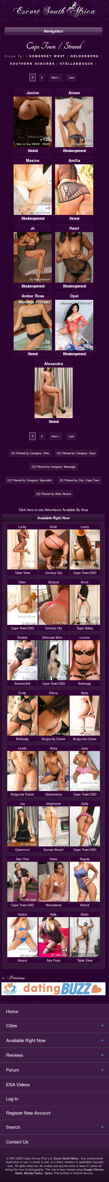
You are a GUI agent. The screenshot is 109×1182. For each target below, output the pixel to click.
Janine (33, 92)
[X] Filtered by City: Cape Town (80, 480)
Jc (33, 228)
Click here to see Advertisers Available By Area (53, 509)
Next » (55, 77)
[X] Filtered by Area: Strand (53, 494)
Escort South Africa (66, 1158)
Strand (33, 150)
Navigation (53, 31)
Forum (12, 1069)
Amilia (74, 160)
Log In (12, 1098)
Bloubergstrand (74, 150)
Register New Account (28, 1112)
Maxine (32, 160)
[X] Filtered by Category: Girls (30, 453)
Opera (48, 1173)
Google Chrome (93, 1169)
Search (13, 1127)
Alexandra (53, 363)
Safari (18, 1173)
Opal (74, 296)
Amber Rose (32, 296)
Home (12, 1011)
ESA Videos (18, 1084)
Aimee (74, 92)
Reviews (14, 1055)
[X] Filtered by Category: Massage (53, 466)
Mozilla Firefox (33, 1173)
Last (71, 77)
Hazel (74, 228)
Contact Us (17, 1141)
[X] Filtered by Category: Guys (76, 453)
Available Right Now (26, 1040)
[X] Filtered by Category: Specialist (30, 480)
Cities (11, 1025)
